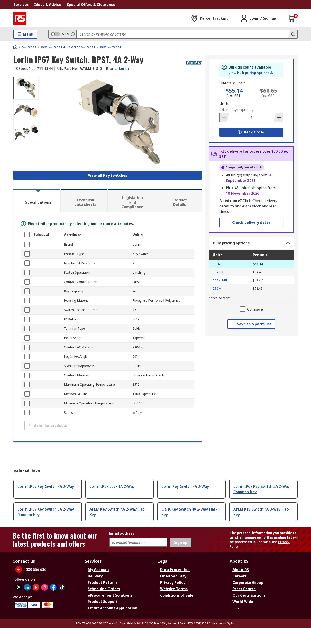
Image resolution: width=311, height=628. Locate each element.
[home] (15, 47)
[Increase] (278, 117)
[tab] (36, 200)
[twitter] (18, 587)
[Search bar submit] (292, 34)
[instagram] (44, 587)
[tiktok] (62, 587)
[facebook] (53, 587)
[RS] (19, 18)
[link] (251, 73)
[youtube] (36, 587)
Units (224, 103)
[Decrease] (224, 117)
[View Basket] (292, 18)
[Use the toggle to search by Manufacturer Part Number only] (73, 34)
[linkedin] (27, 587)
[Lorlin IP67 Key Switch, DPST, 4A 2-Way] (121, 122)
